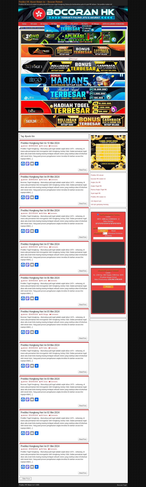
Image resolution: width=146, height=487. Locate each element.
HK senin (34, 24)
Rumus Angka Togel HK (99, 189)
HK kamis (64, 24)
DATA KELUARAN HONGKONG (113, 24)
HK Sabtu (84, 24)
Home (24, 24)
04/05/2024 (34, 314)
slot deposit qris (96, 201)
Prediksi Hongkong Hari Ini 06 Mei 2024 (40, 277)
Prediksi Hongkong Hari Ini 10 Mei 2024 (40, 143)
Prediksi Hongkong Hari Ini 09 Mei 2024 (40, 176)
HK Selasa (44, 247)
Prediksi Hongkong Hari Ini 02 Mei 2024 (40, 412)
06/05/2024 (34, 247)
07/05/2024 (34, 213)
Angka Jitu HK (95, 182)
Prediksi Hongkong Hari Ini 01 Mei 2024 (40, 446)
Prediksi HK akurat (97, 175)
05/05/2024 (34, 281)
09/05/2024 (34, 146)
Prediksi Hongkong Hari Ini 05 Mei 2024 (40, 311)
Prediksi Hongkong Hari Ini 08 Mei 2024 (40, 210)
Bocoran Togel (122, 485)
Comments (54, 146)
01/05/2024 (34, 415)
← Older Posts (25, 479)
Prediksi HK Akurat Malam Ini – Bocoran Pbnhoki (41, 1)
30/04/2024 (34, 449)
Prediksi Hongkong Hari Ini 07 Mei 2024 (40, 244)
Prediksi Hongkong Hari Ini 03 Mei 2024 (40, 378)
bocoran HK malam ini (98, 179)
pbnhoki (25, 146)
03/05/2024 (34, 348)
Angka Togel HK (96, 186)
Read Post (82, 170)
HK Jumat (74, 24)
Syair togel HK (95, 193)
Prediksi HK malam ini (98, 197)
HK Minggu (95, 24)
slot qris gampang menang (99, 204)
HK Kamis (44, 179)
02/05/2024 (34, 381)
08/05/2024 (34, 179)
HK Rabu (54, 24)
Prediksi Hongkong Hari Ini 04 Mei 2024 (40, 345)
